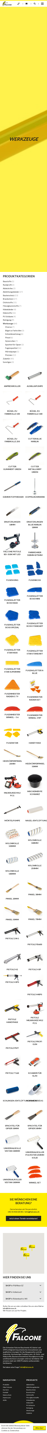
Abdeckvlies (8, 288)
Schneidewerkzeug (13, 334)
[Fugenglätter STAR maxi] (12, 644)
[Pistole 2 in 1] (12, 935)
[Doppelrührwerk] (34, 487)
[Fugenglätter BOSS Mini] (34, 594)
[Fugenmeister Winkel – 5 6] (12, 712)
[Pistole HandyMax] (12, 1011)
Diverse (8, 327)
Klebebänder (30, 1400)
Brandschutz (8, 299)
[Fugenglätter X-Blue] (34, 666)
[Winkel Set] (34, 1173)
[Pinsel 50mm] (12, 912)
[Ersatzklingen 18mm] (12, 515)
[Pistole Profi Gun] (34, 1038)
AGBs (5, 1400)
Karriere (6, 1390)
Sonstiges (7, 362)
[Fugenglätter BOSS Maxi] (12, 594)
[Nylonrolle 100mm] (12, 836)
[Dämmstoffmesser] (12, 487)
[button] (35, 4)
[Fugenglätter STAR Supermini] (12, 666)
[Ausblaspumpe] (34, 376)
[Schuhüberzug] (34, 1091)
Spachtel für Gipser (13, 344)
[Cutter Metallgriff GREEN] (34, 460)
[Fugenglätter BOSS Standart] (34, 618)
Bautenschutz (8, 295)
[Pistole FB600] (34, 935)
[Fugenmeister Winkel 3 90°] (34, 712)
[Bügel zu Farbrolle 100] (12, 403)
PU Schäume (8, 316)
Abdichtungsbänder (11, 292)
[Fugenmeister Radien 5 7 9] (12, 689)
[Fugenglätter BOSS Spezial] (12, 618)
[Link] (7, 4)
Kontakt (5, 1392)
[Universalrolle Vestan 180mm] (12, 1146)
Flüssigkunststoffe (11, 306)
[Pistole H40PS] (34, 985)
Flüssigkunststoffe (32, 1397)
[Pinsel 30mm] (34, 889)
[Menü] (42, 4)
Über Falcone (7, 1387)
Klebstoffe (7, 313)
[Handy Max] (34, 733)
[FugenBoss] (34, 570)
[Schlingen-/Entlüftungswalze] (12, 1091)
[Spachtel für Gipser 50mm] (34, 1118)
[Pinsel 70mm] (34, 912)
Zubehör (6, 359)
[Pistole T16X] (12, 1065)
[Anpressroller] (12, 376)
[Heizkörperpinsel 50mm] (34, 758)
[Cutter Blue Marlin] (34, 431)
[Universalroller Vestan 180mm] (12, 1173)
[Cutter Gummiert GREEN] (12, 460)
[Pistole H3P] (34, 960)
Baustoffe (7, 281)
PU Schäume (30, 1405)
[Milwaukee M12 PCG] (12, 784)
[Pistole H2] (12, 960)
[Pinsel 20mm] (12, 889)
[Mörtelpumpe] (12, 811)
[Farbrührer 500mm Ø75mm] (34, 545)
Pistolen (8, 355)
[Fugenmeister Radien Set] (34, 689)
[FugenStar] (12, 733)
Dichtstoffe (8, 302)
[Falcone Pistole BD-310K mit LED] (12, 545)
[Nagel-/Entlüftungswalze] (34, 811)
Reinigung (7, 320)
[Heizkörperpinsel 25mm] (12, 758)
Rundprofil (7, 285)
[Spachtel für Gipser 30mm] (12, 1118)
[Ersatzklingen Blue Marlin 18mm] (34, 515)
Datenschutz (7, 1395)
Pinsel (7, 337)
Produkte (6, 1385)
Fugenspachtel (11, 348)
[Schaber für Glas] (34, 1065)
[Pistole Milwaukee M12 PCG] (34, 1011)
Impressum (7, 1397)
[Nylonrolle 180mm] (34, 836)
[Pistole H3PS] (12, 985)
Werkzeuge (8, 323)
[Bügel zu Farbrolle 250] (12, 431)
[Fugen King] (12, 570)
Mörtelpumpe (10, 351)
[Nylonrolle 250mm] (34, 863)
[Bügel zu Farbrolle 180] (34, 403)
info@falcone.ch (9, 1308)
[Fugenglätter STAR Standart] (34, 644)
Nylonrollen (10, 341)
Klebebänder (8, 309)
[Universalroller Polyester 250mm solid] (34, 1146)
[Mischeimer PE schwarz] (34, 784)
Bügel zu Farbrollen (13, 330)
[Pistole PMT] (12, 1038)
